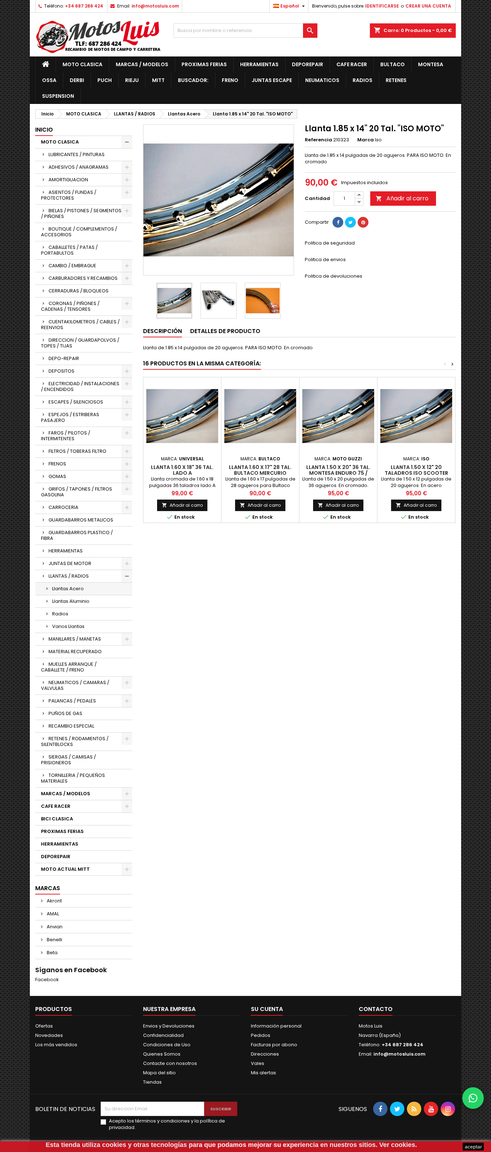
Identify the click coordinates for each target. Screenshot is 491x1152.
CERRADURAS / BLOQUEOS (79, 290)
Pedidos (260, 1035)
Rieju (132, 80)
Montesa (430, 64)
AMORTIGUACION (68, 179)
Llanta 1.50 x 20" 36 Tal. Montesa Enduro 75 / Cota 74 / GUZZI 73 (338, 473)
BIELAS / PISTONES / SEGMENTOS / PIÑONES (81, 213)
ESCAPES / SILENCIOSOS (76, 402)
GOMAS (57, 476)
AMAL (52, 913)
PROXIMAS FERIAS (204, 64)
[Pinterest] (363, 222)
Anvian (54, 926)
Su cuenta (267, 1009)
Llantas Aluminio (71, 601)
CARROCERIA (63, 507)
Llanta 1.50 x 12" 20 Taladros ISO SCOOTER (416, 470)
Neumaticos (322, 80)
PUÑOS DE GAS (65, 713)
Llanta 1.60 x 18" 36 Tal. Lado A (182, 470)
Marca (365, 140)
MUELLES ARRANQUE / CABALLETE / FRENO (69, 667)
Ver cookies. (398, 1144)
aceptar (473, 1146)
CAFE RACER (351, 64)
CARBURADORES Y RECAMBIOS (83, 278)
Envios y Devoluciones (168, 1026)
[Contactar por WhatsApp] (473, 1098)
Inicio (44, 130)
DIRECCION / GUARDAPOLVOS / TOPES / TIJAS (80, 343)
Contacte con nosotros (170, 1063)
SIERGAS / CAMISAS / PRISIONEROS (68, 759)
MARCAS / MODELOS (142, 64)
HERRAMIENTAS (259, 64)
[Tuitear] (350, 222)
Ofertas (44, 1026)
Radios (362, 80)
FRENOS (57, 463)
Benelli (54, 939)
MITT (158, 80)
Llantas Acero (68, 588)
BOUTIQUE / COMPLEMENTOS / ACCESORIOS (79, 232)
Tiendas (152, 1082)
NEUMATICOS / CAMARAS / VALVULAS (75, 685)
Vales (257, 1063)
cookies (114, 1144)
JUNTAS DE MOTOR (70, 563)
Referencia (318, 140)
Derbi (77, 80)
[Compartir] (337, 222)
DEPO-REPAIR (64, 358)
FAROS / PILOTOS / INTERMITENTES (65, 435)
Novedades (49, 1035)
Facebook (47, 979)
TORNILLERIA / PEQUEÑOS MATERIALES (73, 778)
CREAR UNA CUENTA (428, 6)
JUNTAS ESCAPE (272, 80)
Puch (104, 80)
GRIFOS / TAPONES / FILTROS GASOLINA (76, 492)
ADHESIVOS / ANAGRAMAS (79, 167)
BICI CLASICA (57, 818)
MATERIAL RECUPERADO (75, 651)
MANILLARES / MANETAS (75, 639)
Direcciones (265, 1054)
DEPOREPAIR (307, 64)
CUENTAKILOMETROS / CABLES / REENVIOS (80, 324)
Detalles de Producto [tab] (225, 331)
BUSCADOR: (193, 80)
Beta (52, 952)
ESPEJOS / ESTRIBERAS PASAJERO (70, 417)
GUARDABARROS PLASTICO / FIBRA (77, 535)
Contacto (376, 1009)
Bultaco (392, 64)
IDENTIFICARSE (382, 6)
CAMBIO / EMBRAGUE (72, 265)
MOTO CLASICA (82, 64)
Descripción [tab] (162, 331)
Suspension (58, 96)
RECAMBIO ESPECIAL (71, 726)
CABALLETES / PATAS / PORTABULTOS (69, 250)
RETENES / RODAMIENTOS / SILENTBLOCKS (75, 741)
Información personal (276, 1026)
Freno (230, 80)
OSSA (49, 80)
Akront (54, 900)
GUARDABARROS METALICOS (81, 519)
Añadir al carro (402, 198)
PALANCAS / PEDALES (72, 700)
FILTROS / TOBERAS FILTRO (77, 451)
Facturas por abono (274, 1044)
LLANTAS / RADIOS (69, 576)
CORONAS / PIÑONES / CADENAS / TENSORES (70, 306)
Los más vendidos (56, 1044)
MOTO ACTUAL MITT (65, 869)
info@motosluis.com (155, 6)
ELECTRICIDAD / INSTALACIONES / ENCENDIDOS (80, 386)
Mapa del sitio (159, 1072)
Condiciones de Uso (167, 1044)
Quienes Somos (161, 1054)
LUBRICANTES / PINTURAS (77, 154)
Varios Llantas (68, 626)
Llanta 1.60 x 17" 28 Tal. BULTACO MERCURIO (260, 470)
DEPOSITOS (61, 371)
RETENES (396, 80)
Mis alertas (263, 1072)
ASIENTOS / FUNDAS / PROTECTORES (68, 195)
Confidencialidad (163, 1035)
